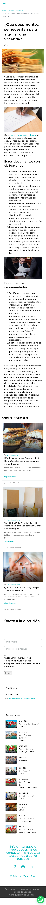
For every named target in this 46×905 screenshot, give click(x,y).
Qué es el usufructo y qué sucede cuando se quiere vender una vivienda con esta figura (23, 526)
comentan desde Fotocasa (23, 135)
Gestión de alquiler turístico (23, 857)
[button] (40, 899)
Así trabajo (28, 846)
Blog (33, 849)
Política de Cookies (22, 892)
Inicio (14, 846)
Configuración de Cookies (21, 895)
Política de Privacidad (28, 889)
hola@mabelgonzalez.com (21, 699)
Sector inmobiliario (16, 10)
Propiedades (18, 849)
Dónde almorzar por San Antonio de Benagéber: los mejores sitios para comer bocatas (22, 461)
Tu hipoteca (31, 852)
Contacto (13, 852)
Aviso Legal (10, 889)
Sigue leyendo (10, 477)
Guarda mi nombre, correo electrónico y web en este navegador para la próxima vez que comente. (22, 662)
